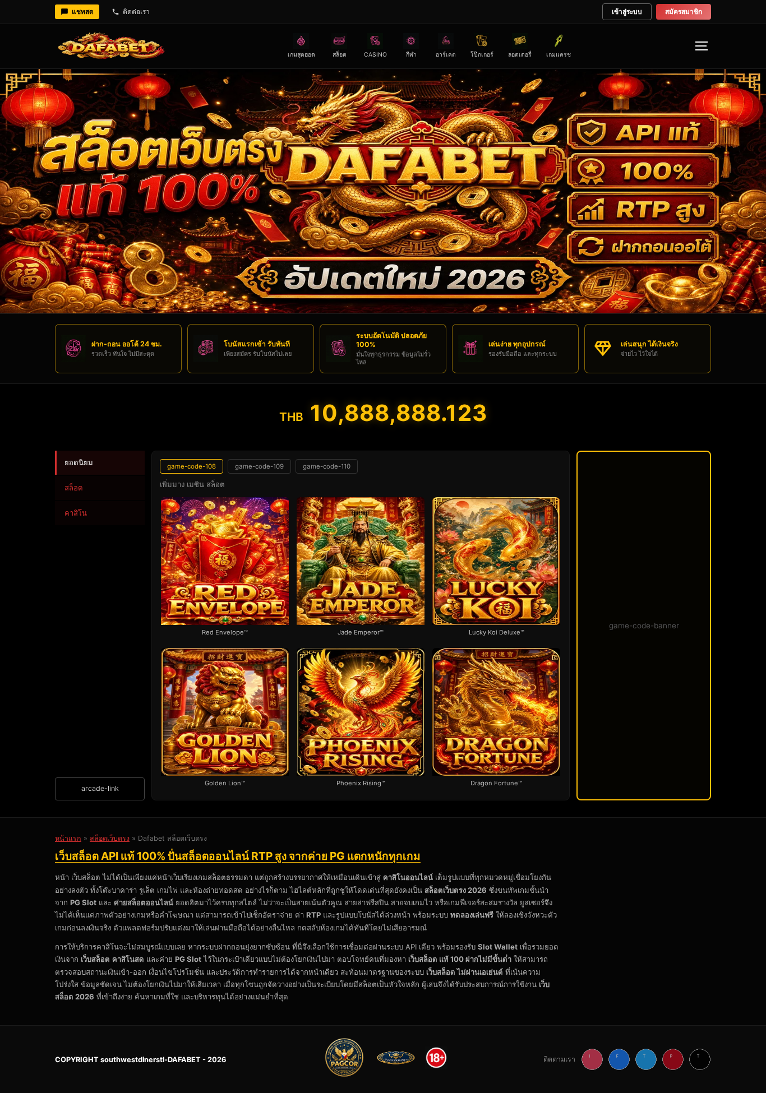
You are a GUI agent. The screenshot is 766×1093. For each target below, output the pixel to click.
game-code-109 (259, 466)
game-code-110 (326, 466)
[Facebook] (619, 1059)
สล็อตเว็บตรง (110, 838)
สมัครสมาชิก (683, 11)
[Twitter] (646, 1059)
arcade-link (100, 788)
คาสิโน (75, 512)
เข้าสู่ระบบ (627, 11)
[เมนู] (701, 46)
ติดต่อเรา (136, 11)
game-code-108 (191, 466)
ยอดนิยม (78, 462)
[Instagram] (592, 1059)
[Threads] (700, 1059)
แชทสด (83, 11)
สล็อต (73, 487)
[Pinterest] (673, 1059)
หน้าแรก (68, 838)
